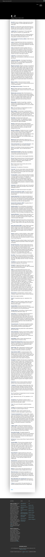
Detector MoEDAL (31, 515)
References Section (23, 549)
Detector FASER (31, 517)
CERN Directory (23, 505)
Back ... (12, 489)
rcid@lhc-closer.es (25, 551)
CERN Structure (23, 518)
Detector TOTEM (31, 512)
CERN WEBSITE (23, 503)
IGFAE (11, 523)
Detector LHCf (30, 514)
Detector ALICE (31, 508)
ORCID (11, 526)
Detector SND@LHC (31, 519)
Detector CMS (30, 505)
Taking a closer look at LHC (7, 1)
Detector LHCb (31, 510)
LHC (29, 503)
